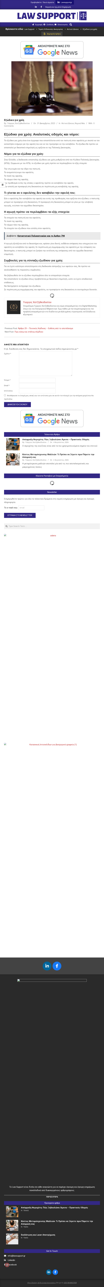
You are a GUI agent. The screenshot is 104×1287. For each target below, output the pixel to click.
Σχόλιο (7, 354)
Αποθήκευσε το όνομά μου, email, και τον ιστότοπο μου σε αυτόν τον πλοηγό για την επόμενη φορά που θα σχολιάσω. (49, 397)
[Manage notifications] (7, 1265)
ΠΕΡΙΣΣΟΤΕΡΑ (52, 1197)
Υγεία (26, 1227)
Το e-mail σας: (11, 507)
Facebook (12, 1264)
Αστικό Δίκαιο (67, 123)
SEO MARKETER (70, 1282)
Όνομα (7, 380)
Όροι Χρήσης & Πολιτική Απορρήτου (41, 1282)
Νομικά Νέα (80, 123)
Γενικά (26, 1210)
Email (6, 385)
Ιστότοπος (8, 391)
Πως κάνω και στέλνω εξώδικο (28, 332)
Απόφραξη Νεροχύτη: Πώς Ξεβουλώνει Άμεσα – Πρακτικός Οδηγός (55, 439)
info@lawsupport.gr (16, 1256)
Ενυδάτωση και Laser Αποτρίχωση (38, 1235)
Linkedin (11, 1260)
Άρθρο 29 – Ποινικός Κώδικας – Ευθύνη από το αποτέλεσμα (45, 328)
